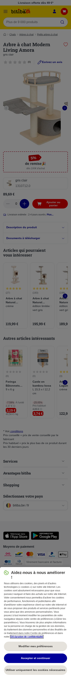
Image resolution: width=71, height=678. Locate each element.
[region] (35, 622)
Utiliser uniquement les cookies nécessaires (35, 669)
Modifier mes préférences (36, 646)
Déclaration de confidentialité (26, 636)
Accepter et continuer (35, 658)
